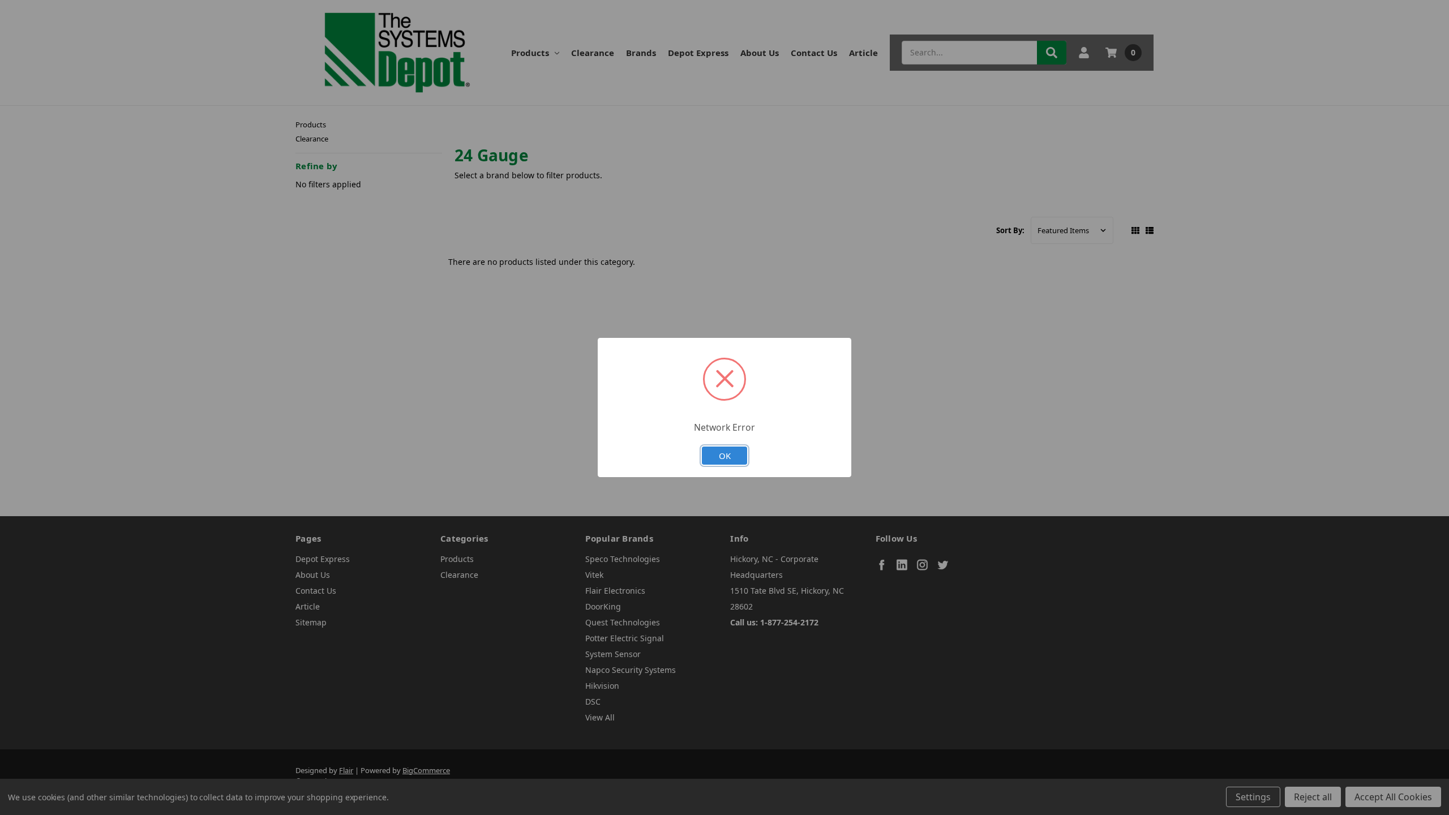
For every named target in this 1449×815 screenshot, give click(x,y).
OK (725, 455)
